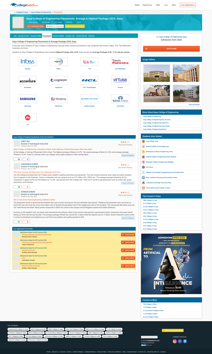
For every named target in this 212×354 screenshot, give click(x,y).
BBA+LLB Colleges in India (95, 329)
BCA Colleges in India (36, 333)
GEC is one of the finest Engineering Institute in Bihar (34, 200)
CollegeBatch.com (152, 340)
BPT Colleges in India (16, 336)
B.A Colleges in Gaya (149, 203)
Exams (69, 352)
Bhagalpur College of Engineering (156, 162)
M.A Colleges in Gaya (150, 226)
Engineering (147, 5)
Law (166, 5)
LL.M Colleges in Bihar (150, 314)
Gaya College (150, 141)
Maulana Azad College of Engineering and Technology (163, 172)
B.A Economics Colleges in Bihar (153, 310)
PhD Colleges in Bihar (150, 304)
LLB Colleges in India (114, 329)
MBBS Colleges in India (73, 336)
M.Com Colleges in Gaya (151, 210)
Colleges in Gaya (22, 12)
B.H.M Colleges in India (34, 336)
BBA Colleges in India (38, 329)
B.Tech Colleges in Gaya (150, 219)
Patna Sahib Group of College (155, 188)
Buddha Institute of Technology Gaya (157, 146)
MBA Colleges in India (55, 329)
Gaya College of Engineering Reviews (26, 137)
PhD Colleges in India (110, 336)
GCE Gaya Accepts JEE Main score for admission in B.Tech (36, 172)
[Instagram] (175, 341)
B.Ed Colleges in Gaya (150, 222)
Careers (163, 352)
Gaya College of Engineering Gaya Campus (156, 126)
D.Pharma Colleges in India (54, 336)
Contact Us (142, 352)
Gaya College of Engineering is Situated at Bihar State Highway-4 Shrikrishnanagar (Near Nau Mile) (52, 149)
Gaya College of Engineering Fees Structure (157, 119)
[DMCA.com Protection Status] (146, 345)
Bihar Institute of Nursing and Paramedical (159, 177)
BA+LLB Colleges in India (74, 329)
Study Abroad (132, 352)
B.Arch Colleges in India (78, 333)
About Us (55, 352)
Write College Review (75, 26)
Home (137, 5)
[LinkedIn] (185, 341)
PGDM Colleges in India (92, 336)
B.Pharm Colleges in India (17, 333)
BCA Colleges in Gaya (150, 216)
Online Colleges (78, 352)
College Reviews (90, 352)
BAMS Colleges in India (113, 333)
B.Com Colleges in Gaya (150, 206)
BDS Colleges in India (96, 333)
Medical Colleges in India (17, 340)
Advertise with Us (153, 352)
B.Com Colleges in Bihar (150, 317)
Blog (124, 352)
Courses (62, 352)
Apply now (129, 235)
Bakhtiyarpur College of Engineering (157, 151)
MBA (158, 5)
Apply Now (171, 49)
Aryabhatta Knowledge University (156, 183)
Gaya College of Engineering (41, 12)
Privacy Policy (102, 352)
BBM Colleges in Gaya (150, 200)
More (174, 5)
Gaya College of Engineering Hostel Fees (156, 123)
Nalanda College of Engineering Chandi (158, 157)
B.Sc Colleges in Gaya (150, 229)
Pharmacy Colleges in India (37, 340)
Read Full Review (128, 155)
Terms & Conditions (114, 352)
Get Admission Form (35, 26)
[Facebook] (180, 341)
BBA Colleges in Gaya (150, 213)
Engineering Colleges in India (18, 329)
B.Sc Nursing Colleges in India (56, 333)
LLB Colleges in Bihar (150, 307)
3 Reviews (59, 26)
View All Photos (194, 104)
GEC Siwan (149, 167)
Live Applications (188, 5)
